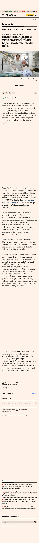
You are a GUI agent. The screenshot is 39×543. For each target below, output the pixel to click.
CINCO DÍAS (19, 85)
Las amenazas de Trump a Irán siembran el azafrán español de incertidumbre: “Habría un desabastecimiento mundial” (18, 486)
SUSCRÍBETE (30, 15)
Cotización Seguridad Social (10, 403)
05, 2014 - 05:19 (19, 88)
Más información (6, 411)
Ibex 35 (5, 11)
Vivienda (4, 29)
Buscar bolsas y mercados (11, 517)
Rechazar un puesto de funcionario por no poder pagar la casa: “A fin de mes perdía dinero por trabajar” (19, 501)
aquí (29, 415)
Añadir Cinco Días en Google (12, 97)
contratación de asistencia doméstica (18, 201)
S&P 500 (16, 11)
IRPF (20, 403)
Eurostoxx (10, 526)
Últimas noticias (31, 29)
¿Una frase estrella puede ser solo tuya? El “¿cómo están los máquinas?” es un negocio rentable (19, 508)
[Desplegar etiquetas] (36, 402)
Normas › (34, 393)
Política (23, 29)
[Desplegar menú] (3, 15)
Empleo (10, 29)
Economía (7, 24)
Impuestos (16, 29)
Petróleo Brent (31, 11)
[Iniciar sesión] (36, 15)
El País (34, 19)
